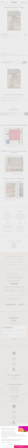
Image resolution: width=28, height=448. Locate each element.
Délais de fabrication (14, 389)
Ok (23, 290)
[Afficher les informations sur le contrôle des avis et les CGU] (21, 322)
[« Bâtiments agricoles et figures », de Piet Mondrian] (13, 245)
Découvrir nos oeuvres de (8, 114)
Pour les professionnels (14, 379)
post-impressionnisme (14, 98)
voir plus (11, 331)
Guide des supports (14, 386)
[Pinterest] (15, 284)
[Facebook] (11, 284)
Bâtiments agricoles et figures (11, 200)
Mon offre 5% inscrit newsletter (14, 401)
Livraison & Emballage (14, 391)
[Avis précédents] (1, 331)
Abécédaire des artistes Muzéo (14, 256)
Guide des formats (14, 387)
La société (14, 377)
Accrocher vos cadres (14, 392)
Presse (14, 380)
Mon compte (14, 399)
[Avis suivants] (27, 331)
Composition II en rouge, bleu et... (13, 147)
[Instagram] (13, 284)
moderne (21, 97)
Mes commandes (14, 398)
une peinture (10, 97)
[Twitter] (17, 284)
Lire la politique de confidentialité (7, 442)
